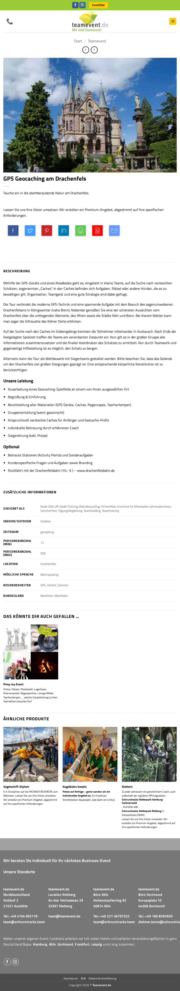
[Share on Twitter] (30, 230)
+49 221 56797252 (115, 916)
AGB (83, 978)
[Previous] (3, 782)
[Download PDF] (97, 230)
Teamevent (97, 41)
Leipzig (96, 944)
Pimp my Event (13, 684)
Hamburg (40, 944)
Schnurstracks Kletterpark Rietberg (141, 811)
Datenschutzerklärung (102, 978)
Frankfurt (82, 944)
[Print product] (80, 230)
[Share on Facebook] (13, 230)
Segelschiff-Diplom (16, 787)
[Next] (176, 782)
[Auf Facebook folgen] (75, 5)
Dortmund (65, 944)
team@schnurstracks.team (24, 921)
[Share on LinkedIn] (63, 230)
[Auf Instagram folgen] (82, 5)
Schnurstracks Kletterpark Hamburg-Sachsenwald (143, 801)
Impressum (71, 978)
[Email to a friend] (114, 230)
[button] (172, 21)
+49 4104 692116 (24, 916)
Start (78, 41)
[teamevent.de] (90, 21)
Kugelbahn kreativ (75, 787)
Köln (52, 944)
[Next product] (85, 49)
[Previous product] (94, 49)
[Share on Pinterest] (46, 230)
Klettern (127, 787)
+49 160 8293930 (159, 916)
